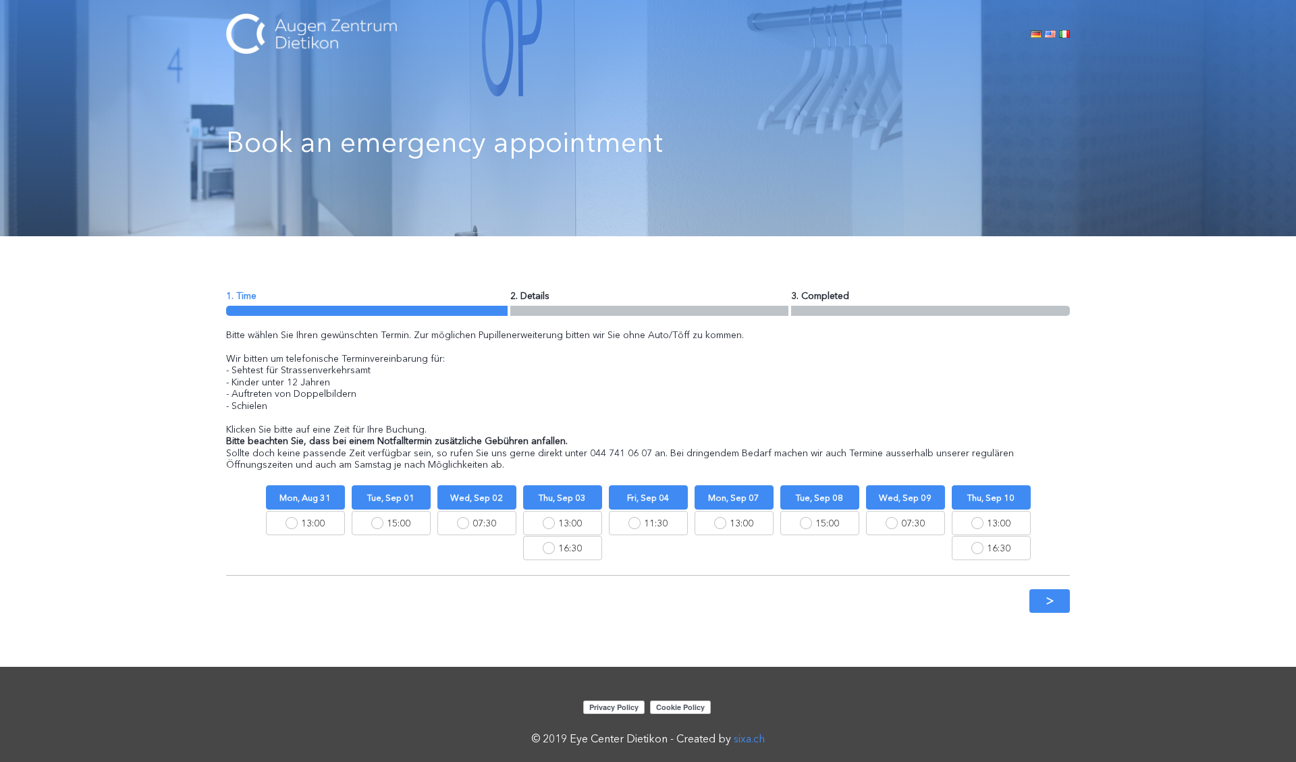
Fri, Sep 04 (648, 497)
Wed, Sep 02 (476, 497)
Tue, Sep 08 (819, 497)
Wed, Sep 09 (905, 497)
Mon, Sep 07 (733, 497)
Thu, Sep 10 (991, 497)
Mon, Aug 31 (305, 497)
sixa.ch (749, 738)
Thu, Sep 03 (562, 497)
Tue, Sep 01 (390, 497)
